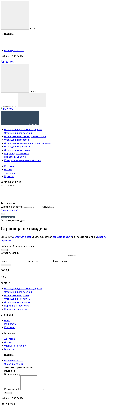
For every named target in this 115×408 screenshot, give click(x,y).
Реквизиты (10, 324)
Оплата (8, 169)
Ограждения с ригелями (17, 302)
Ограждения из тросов (16, 295)
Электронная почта (11, 206)
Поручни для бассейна (16, 305)
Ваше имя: (9, 370)
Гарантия (9, 176)
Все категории (33, 124)
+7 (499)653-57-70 (14, 50)
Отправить (8, 393)
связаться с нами (22, 237)
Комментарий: (12, 389)
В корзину (4, 250)
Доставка (9, 173)
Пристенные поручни (15, 309)
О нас (7, 320)
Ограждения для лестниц (18, 292)
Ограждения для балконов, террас (23, 288)
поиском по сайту (62, 237)
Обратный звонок (14, 364)
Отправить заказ (5, 265)
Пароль (45, 206)
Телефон (29, 261)
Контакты (9, 166)
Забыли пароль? (10, 210)
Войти (3, 214)
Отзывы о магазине (15, 345)
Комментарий (60, 261)
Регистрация (8, 217)
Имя (3, 261)
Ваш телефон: (11, 374)
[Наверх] (14, 200)
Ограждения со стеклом (17, 298)
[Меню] (15, 8)
